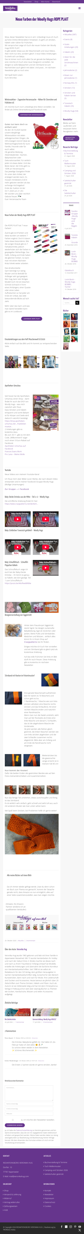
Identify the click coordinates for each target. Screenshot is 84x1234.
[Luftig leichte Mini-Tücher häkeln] (74, 338)
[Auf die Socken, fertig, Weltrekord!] (66, 331)
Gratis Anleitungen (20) (71, 45)
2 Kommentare (30, 941)
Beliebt (71, 205)
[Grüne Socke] (66, 338)
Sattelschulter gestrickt (54, 1174)
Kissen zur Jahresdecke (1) (70, 76)
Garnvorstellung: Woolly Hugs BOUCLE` (45, 1019)
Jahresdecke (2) (70, 70)
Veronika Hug (22, 949)
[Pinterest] (75, 1226)
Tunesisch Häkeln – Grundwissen (74, 239)
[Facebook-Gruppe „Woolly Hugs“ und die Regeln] (67, 211)
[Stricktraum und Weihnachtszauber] (74, 324)
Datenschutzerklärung (24, 1130)
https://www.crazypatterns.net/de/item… (21, 504)
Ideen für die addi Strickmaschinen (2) (71, 61)
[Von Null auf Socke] (66, 316)
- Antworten (34, 1038)
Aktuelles (21, 941)
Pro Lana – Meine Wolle (15, 454)
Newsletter (49, 1194)
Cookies (48, 1206)
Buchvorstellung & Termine (56, 1162)
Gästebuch (69, 270)
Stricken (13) (69, 88)
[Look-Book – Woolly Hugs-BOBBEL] (67, 251)
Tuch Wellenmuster (53, 1166)
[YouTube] (79, 1226)
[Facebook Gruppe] (66, 1225)
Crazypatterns (30, 642)
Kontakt (48, 1190)
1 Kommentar (19, 1022)
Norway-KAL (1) (70, 83)
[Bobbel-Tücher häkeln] (66, 346)
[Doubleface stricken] (74, 331)
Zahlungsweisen (10, 1206)
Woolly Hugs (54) (71, 111)
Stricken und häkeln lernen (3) (70, 95)
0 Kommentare (48, 1022)
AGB (6, 1210)
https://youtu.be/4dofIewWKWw (18, 583)
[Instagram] (70, 1226)
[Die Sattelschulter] (18, 1009)
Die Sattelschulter (10, 1019)
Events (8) (68, 39)
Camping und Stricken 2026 (56, 1170)
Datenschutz (50, 1202)
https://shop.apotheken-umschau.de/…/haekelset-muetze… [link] (15, 424)
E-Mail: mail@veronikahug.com (16, 1176)
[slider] (32, 500)
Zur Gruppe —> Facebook (17, 489)
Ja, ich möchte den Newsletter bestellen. (38, 1120)
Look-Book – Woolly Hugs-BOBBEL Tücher (70, 283)
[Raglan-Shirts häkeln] (66, 324)
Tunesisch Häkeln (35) (69, 104)
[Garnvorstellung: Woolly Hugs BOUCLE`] (46, 1009)
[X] (79, 1230)
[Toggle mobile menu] (79, 8)
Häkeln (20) (69, 52)
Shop (6, 1190)
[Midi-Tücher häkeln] (74, 316)
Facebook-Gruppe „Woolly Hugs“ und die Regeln (74, 218)
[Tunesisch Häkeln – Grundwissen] (67, 235)
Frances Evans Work (13, 451)
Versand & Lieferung (12, 1194)
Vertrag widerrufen (12, 1202)
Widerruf (7, 1198)
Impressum (49, 1198)
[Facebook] (61, 1226)
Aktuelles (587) (70, 34)
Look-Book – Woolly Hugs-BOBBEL (74, 256)
